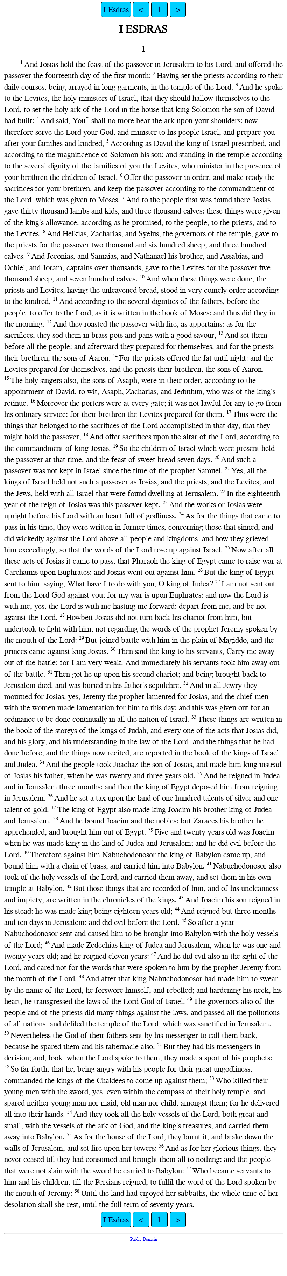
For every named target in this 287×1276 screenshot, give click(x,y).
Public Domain (143, 1239)
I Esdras (116, 9)
